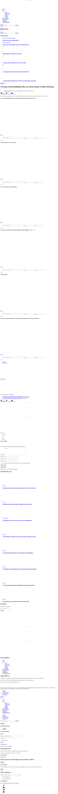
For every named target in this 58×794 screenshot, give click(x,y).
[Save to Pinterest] (4, 790)
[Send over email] (4, 792)
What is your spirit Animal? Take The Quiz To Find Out (16, 44)
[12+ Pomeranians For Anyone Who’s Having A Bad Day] (30, 67)
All (3, 662)
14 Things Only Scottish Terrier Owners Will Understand (13, 396)
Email (1, 458)
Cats (4, 502)
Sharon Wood (2, 379)
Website (1, 460)
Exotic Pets (7, 13)
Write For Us (5, 21)
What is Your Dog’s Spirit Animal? (11, 40)
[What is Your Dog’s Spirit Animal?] (30, 38)
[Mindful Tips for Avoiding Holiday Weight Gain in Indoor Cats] (30, 496)
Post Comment (3, 465)
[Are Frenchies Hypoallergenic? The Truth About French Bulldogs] (30, 544)
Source (1, 134)
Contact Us (5, 694)
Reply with (3, 467)
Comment (2, 454)
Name (1, 456)
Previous (2, 82)
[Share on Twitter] (4, 788)
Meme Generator (6, 18)
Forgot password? (3, 744)
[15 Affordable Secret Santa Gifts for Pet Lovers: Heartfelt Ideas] (30, 512)
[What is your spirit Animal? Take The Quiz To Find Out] (30, 42)
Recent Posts (5, 362)
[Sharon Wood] (7, 378)
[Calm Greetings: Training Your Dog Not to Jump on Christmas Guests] (30, 528)
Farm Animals (7, 14)
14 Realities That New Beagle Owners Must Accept (12, 398)
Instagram (4, 729)
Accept (1, 768)
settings (16, 469)
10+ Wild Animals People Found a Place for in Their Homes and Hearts (19, 80)
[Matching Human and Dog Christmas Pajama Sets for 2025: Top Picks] (30, 479)
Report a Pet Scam (6, 22)
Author (4, 361)
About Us (4, 691)
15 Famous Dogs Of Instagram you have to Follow (14, 62)
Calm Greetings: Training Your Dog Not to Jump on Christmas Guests (19, 536)
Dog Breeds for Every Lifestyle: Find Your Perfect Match (16, 601)
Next (5, 82)
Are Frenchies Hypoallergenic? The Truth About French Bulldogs (18, 552)
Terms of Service (6, 692)
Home (4, 690)
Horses (6, 15)
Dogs (4, 8)
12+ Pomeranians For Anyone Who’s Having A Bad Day (16, 71)
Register (10, 746)
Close (1, 697)
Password (2, 738)
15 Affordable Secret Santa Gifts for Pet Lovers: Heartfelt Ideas (17, 520)
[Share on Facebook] (4, 786)
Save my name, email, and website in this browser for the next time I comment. (16, 463)
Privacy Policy (5, 693)
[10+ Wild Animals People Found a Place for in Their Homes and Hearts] (30, 76)
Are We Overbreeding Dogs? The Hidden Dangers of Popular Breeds (19, 585)
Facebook (4, 728)
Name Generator (6, 19)
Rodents (6, 17)
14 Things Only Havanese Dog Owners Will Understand (13, 397)
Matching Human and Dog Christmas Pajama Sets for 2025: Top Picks (19, 488)
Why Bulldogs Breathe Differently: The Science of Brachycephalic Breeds (20, 569)
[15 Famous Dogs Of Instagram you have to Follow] (30, 58)
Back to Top (2, 696)
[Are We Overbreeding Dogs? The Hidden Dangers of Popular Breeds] (30, 577)
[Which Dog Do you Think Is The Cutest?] (30, 49)
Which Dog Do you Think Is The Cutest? (12, 53)
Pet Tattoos (5, 20)
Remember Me (4, 740)
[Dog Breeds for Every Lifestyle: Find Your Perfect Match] (30, 593)
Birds (6, 12)
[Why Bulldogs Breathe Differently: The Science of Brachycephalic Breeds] (30, 560)
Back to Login (3, 757)
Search (17, 25)
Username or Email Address (5, 736)
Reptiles (6, 16)
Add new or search (3, 774)
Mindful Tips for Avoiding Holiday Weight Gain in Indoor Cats (17, 504)
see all (12, 394)
